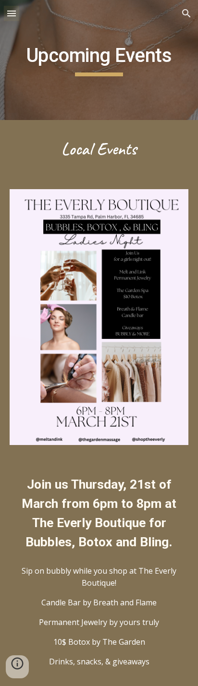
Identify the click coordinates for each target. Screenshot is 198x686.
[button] (11, 13)
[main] (99, 60)
